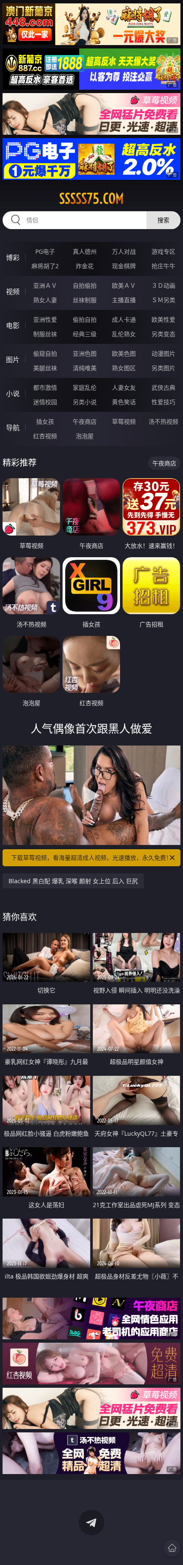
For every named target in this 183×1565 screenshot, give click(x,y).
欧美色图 (124, 353)
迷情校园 (45, 402)
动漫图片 (163, 353)
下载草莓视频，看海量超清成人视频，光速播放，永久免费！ (91, 857)
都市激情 (45, 387)
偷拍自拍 (85, 319)
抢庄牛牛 (163, 266)
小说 (13, 393)
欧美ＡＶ (124, 285)
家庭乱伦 (85, 387)
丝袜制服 (85, 300)
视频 (13, 291)
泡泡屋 (85, 436)
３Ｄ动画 (163, 285)
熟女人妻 (45, 300)
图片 (13, 359)
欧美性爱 (163, 319)
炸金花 (85, 266)
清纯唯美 (85, 368)
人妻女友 (124, 387)
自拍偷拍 (85, 285)
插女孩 (45, 421)
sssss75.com (91, 198)
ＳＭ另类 (163, 300)
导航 (13, 427)
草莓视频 (124, 421)
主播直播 (124, 300)
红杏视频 (45, 436)
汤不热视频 (163, 421)
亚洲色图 (85, 353)
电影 (13, 325)
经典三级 (85, 334)
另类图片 (163, 368)
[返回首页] (171, 1547)
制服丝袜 (45, 334)
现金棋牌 (124, 266)
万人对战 (124, 251)
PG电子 (45, 251)
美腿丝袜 (45, 368)
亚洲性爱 (45, 319)
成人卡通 (124, 319)
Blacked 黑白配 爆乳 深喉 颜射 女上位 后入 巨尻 (73, 881)
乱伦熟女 (124, 334)
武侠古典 (163, 387)
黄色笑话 (124, 402)
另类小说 (85, 402)
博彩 (13, 257)
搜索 (163, 220)
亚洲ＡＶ (45, 285)
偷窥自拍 (45, 353)
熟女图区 (124, 368)
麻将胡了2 (45, 266)
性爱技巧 (163, 402)
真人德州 (85, 251)
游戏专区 (163, 251)
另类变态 (163, 334)
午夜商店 (85, 421)
